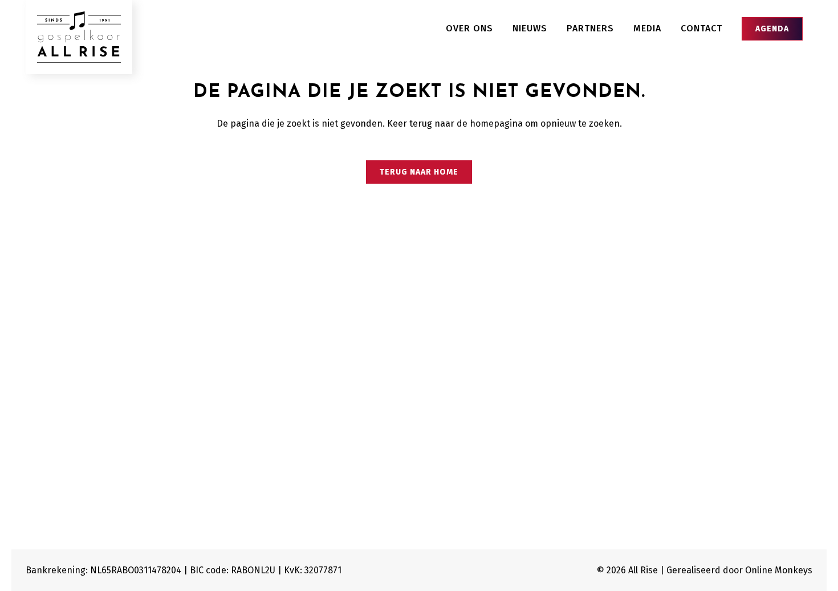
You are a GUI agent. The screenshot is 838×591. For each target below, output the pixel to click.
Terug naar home (419, 172)
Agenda (772, 29)
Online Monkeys (778, 570)
